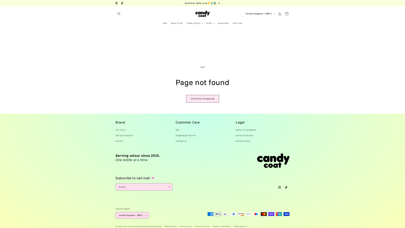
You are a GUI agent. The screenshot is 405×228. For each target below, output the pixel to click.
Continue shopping (202, 98)
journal (119, 140)
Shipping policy (240, 226)
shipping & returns (186, 135)
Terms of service (202, 226)
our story (120, 129)
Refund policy (171, 226)
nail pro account (124, 135)
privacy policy (243, 140)
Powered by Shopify (153, 226)
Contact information (222, 226)
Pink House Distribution (134, 226)
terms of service (244, 135)
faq (177, 129)
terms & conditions (246, 129)
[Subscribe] (168, 187)
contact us (181, 140)
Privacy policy (186, 226)
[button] (118, 13)
